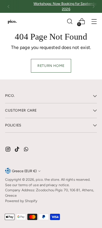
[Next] (93, 6)
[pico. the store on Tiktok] (17, 150)
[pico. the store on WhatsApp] (26, 150)
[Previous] (8, 6)
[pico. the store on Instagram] (8, 150)
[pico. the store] (12, 21)
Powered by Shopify (21, 201)
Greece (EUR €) (24, 171)
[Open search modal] (69, 21)
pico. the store (47, 179)
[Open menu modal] (94, 21)
